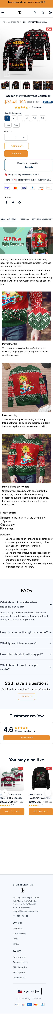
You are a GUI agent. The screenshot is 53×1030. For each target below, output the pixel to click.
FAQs (15, 939)
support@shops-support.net (25, 911)
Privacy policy (19, 957)
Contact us (18, 928)
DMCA (16, 944)
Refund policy (19, 977)
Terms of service (20, 962)
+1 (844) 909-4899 (22, 907)
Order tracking (19, 933)
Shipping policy (20, 967)
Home (2, 22)
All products (13, 22)
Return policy (19, 972)
